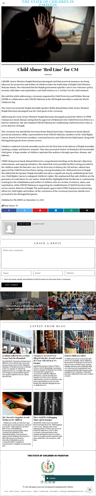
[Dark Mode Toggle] (89, 489)
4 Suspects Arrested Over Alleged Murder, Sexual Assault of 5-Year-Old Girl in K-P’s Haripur (47, 359)
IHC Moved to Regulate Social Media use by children (15, 418)
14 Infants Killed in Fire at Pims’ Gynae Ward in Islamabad (16, 357)
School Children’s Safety (75, 356)
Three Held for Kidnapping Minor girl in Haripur (45, 418)
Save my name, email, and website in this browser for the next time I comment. (37, 279)
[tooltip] (9, 210)
